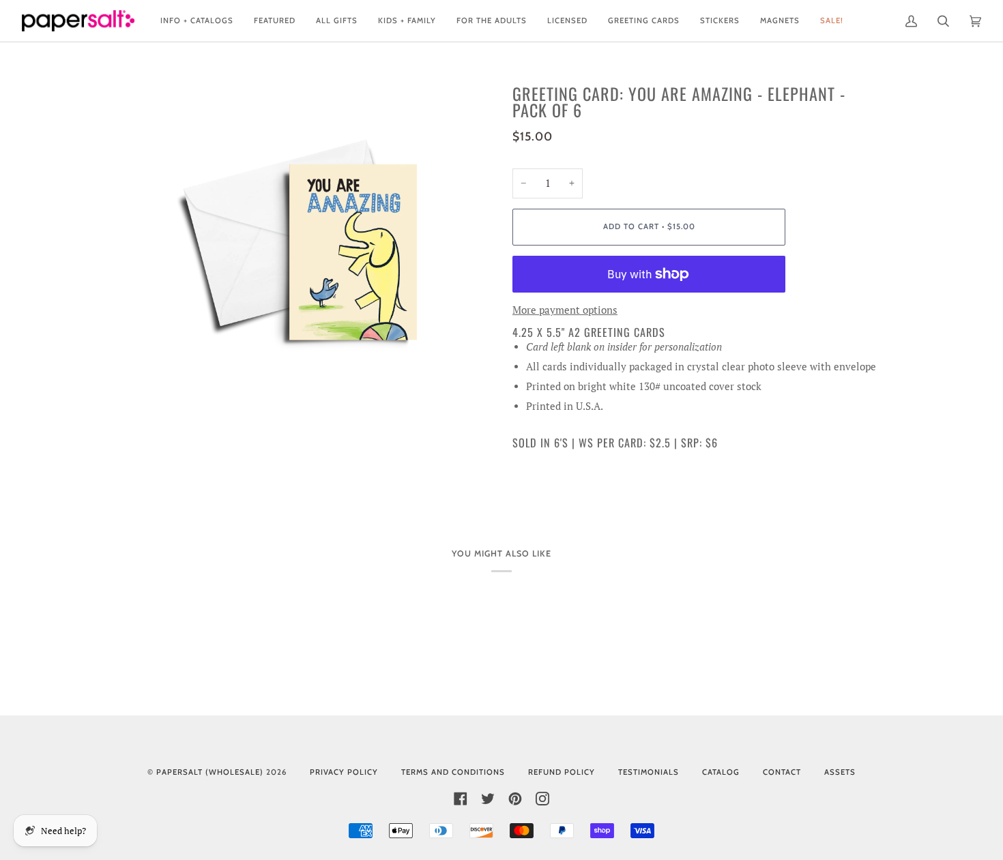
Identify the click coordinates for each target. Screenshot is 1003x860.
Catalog (721, 772)
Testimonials (648, 772)
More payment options (564, 309)
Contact (782, 772)
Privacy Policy (344, 772)
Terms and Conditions (453, 772)
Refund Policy (561, 772)
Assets (840, 772)
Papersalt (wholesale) (209, 772)
